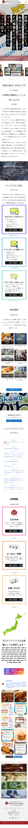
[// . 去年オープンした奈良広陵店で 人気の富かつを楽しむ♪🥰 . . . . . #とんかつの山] (20, 696)
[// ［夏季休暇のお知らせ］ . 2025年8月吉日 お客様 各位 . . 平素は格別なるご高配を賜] (20, 709)
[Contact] (15, 818)
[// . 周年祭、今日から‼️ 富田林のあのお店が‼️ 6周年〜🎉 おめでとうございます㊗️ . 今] (7, 696)
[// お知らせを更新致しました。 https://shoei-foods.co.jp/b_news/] (20, 748)
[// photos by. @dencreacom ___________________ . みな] (7, 748)
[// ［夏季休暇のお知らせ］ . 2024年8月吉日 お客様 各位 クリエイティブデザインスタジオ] (7, 735)
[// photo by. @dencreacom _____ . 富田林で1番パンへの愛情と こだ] (20, 735)
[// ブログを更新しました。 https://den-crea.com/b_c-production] (20, 722)
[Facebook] (12, 818)
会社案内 (14, 538)
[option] (14, 32)
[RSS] (18, 818)
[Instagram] (10, 818)
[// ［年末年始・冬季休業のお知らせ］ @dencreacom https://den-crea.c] (7, 709)
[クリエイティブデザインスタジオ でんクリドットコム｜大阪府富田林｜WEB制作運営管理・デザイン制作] (14, 803)
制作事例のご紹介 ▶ (14, 389)
